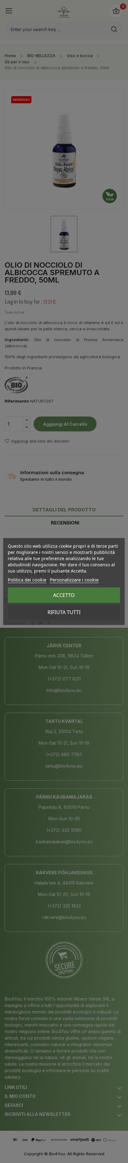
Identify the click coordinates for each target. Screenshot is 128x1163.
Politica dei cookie (27, 580)
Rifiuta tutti (64, 612)
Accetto (64, 595)
